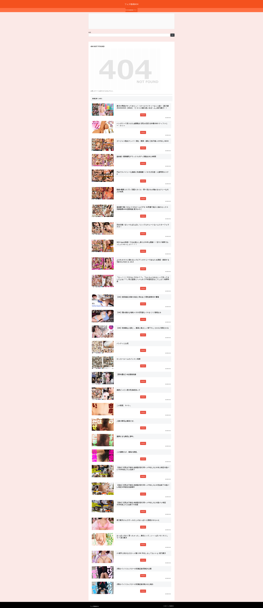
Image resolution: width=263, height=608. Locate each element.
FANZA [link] (143, 115)
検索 (89, 32)
